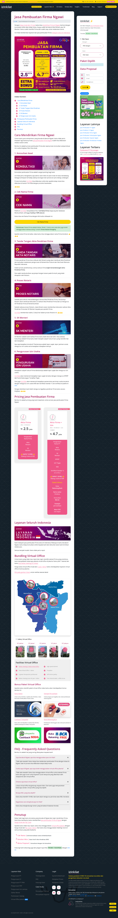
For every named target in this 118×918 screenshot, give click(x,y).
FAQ (18, 127)
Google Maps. (84, 894)
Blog (93, 7)
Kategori (84, 42)
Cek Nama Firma (42, 222)
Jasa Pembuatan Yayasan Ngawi (89, 138)
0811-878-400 (73, 896)
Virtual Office (113, 907)
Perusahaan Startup (42, 891)
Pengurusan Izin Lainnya (19, 889)
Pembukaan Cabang (17, 896)
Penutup (20, 129)
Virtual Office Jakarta (19, 899)
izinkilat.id (98, 896)
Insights (77, 7)
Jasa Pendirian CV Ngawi (87, 130)
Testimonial (85, 7)
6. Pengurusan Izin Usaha (27, 116)
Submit (84, 87)
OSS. (16, 386)
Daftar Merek (15, 893)
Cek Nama (59, 7)
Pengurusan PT (16, 876)
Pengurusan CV (16, 879)
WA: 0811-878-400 (88, 1)
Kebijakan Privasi (57, 879)
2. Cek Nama (23, 106)
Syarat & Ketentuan (58, 876)
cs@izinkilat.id (90, 896)
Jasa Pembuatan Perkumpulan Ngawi (90, 135)
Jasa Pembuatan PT (78, 885)
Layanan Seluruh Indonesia (26, 121)
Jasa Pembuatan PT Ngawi (87, 127)
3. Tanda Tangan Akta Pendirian (29, 108)
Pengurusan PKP (16, 886)
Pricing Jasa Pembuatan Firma (26, 119)
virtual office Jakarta (58, 826)
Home (15, 21)
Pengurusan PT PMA (18, 882)
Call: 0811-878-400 (101, 1)
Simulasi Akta (68, 7)
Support (100, 7)
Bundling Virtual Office (24, 124)
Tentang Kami (40, 876)
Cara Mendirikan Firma (24, 100)
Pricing (112, 903)
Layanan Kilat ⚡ (49, 7)
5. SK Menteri (23, 113)
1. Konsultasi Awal (25, 103)
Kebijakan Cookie (57, 882)
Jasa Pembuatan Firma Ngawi (88, 133)
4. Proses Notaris (24, 111)
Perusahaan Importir (42, 894)
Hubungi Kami (40, 882)
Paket (83, 51)
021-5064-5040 (81, 896)
